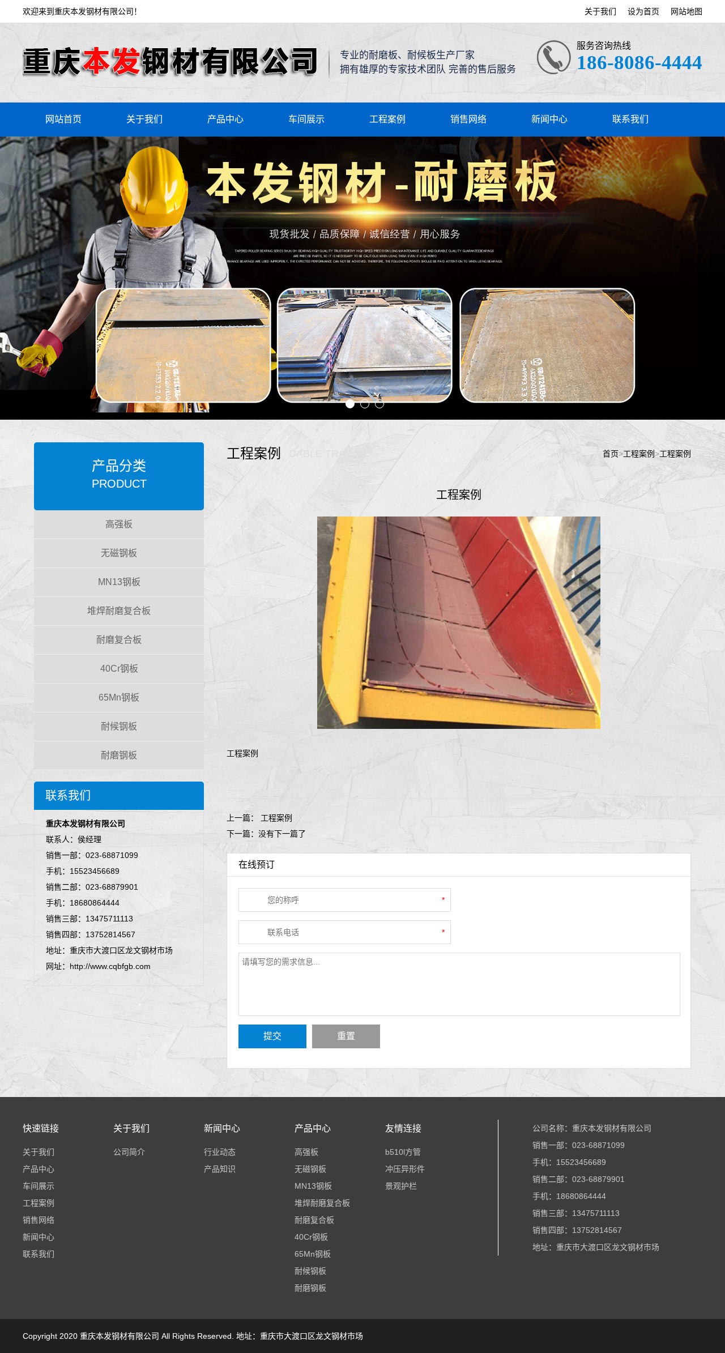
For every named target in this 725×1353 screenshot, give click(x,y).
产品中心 (225, 119)
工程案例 (387, 119)
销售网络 (468, 119)
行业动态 (220, 1151)
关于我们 (600, 11)
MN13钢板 (119, 582)
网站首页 (63, 119)
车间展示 (306, 119)
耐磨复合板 (119, 640)
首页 (611, 453)
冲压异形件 (405, 1168)
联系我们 (630, 119)
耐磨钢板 (119, 755)
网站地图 (686, 11)
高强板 (119, 524)
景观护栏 (401, 1185)
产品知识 (220, 1168)
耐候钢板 (119, 726)
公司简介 (129, 1151)
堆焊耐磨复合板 (119, 611)
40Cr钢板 (119, 668)
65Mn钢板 (119, 697)
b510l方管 (403, 1151)
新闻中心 (549, 119)
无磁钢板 (119, 553)
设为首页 (643, 11)
